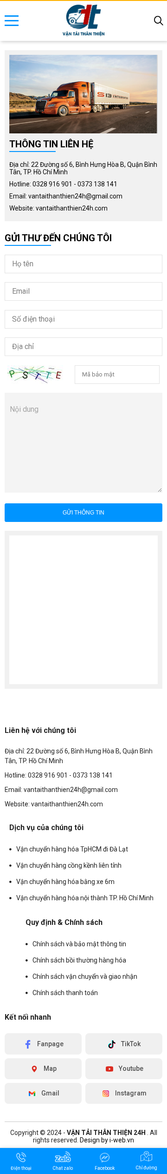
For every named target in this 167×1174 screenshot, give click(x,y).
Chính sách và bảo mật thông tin (79, 944)
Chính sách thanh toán (65, 992)
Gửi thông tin (83, 512)
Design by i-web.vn (107, 1140)
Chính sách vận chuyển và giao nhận (84, 976)
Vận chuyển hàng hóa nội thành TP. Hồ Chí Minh (85, 898)
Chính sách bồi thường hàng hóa (79, 960)
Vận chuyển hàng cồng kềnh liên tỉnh (69, 865)
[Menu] (12, 20)
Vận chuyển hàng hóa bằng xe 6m (65, 881)
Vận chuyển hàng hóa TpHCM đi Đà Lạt (72, 849)
